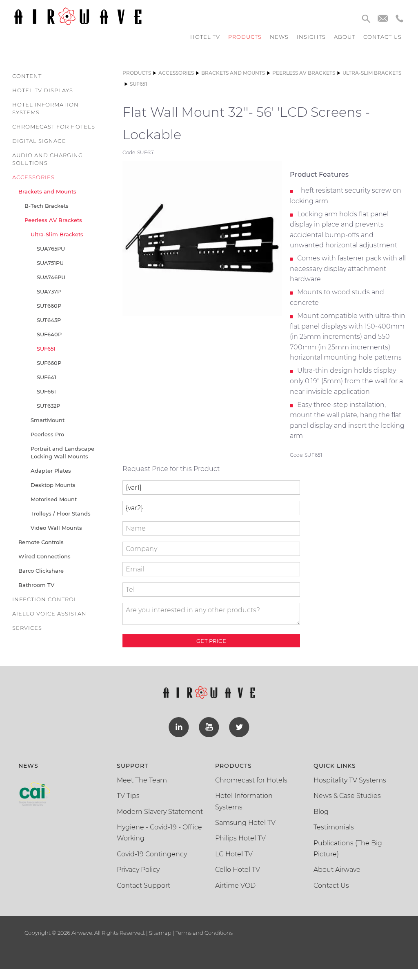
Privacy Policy (138, 869)
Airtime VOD (235, 885)
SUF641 (46, 377)
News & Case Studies (347, 796)
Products (245, 36)
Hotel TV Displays (42, 90)
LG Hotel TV (234, 854)
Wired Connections (44, 556)
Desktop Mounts (53, 485)
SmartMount (47, 420)
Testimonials (334, 827)
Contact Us (331, 885)
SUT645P (49, 320)
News (279, 36)
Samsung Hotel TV (245, 823)
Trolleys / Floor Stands (61, 513)
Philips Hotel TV (240, 838)
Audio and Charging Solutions (47, 159)
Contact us (382, 36)
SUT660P (49, 305)
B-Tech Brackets (46, 205)
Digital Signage (39, 141)
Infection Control (45, 599)
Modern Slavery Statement (160, 812)
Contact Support (143, 885)
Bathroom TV (36, 585)
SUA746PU (51, 277)
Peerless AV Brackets (53, 220)
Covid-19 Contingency (152, 854)
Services (27, 628)
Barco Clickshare (41, 570)
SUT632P (48, 405)
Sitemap (160, 932)
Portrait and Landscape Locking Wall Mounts (62, 452)
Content (27, 76)
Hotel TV (205, 36)
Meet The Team (142, 780)
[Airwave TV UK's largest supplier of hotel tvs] (77, 16)
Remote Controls (41, 542)
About (344, 36)
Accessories (33, 177)
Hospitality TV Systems (350, 780)
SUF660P (49, 363)
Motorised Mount (54, 499)
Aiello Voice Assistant (51, 613)
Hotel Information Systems (45, 108)
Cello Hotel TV (237, 869)
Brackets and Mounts (47, 191)
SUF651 (46, 348)
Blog (321, 812)
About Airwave (337, 869)
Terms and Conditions (203, 932)
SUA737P (49, 291)
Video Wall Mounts (56, 528)
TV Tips (128, 796)
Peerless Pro (47, 434)
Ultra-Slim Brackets (57, 234)
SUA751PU (50, 263)
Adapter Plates (51, 470)
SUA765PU (51, 248)
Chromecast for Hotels (53, 126)
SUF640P (49, 334)
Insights (311, 36)
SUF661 (46, 391)
